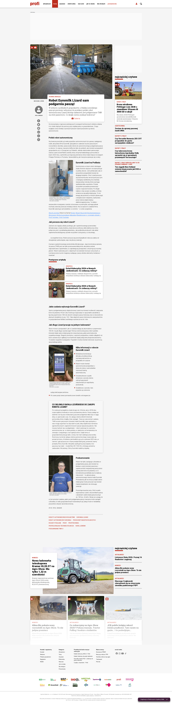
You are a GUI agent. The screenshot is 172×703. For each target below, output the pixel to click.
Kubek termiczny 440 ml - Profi (82, 654)
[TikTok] (126, 653)
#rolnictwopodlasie (63, 215)
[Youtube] (122, 653)
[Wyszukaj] (141, 4)
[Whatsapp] (38, 135)
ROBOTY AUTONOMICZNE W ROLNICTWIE (62, 517)
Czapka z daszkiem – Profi (81, 662)
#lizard (78, 213)
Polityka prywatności (45, 657)
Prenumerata (112, 4)
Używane (62, 4)
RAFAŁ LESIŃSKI (81, 526)
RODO (42, 661)
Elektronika (71, 4)
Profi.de (98, 661)
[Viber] (38, 139)
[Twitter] (38, 124)
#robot (73, 213)
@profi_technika (54, 213)
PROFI (65, 523)
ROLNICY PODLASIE (55, 523)
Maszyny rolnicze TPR (102, 654)
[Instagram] (119, 653)
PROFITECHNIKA (73, 523)
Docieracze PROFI (101, 652)
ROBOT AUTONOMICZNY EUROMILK (60, 520)
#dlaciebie (73, 215)
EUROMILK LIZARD (82, 517)
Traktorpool (99, 659)
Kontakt (42, 652)
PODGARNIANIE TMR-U (56, 529)
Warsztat (81, 4)
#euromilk (83, 213)
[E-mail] (38, 132)
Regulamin (43, 659)
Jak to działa (90, 4)
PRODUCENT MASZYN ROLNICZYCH (84, 520)
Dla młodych (101, 4)
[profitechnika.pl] (34, 4)
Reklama (42, 654)
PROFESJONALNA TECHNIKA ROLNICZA (61, 526)
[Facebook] (38, 120)
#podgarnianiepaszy (93, 213)
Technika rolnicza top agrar (103, 657)
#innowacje (52, 215)
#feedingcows (81, 215)
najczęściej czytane (126, 76)
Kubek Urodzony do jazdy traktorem (83, 656)
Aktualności (47, 4)
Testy (55, 4)
